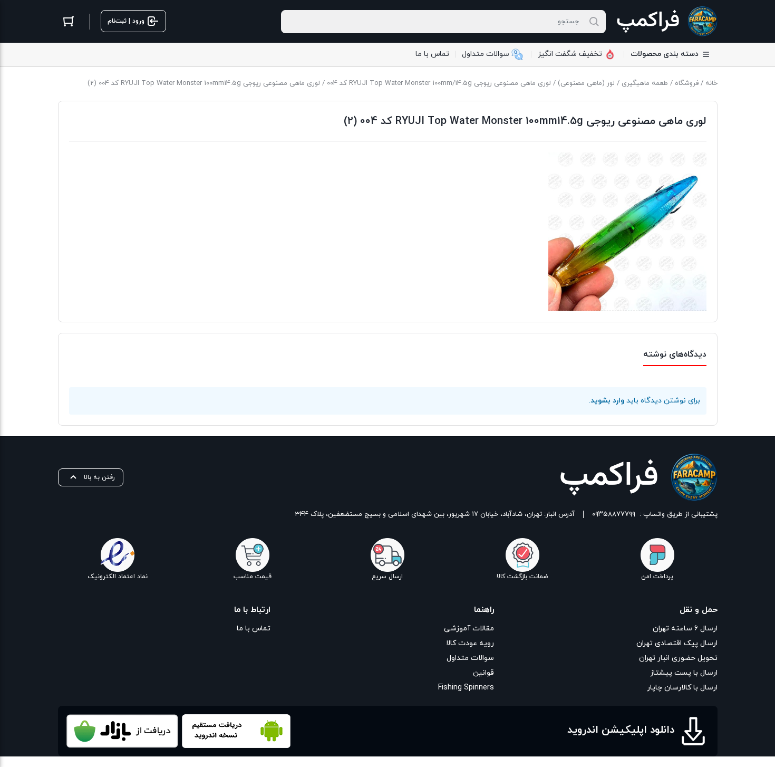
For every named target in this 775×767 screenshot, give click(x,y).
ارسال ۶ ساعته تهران (685, 629)
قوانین (483, 673)
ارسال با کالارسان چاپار (682, 688)
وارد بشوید (607, 401)
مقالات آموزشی (469, 629)
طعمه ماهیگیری (645, 83)
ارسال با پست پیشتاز (684, 673)
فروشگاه (687, 83)
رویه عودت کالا (470, 643)
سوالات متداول (470, 658)
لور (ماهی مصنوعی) (586, 83)
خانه (711, 83)
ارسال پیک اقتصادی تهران (677, 643)
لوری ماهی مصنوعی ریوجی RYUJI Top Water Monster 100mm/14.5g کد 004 (439, 83)
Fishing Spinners (466, 688)
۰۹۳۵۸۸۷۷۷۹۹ (613, 514)
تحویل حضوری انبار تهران (678, 658)
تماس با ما (253, 629)
